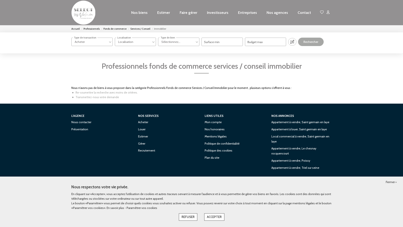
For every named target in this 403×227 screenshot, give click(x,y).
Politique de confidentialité (222, 143)
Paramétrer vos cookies (142, 208)
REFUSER (188, 217)
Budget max (255, 42)
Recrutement (146, 150)
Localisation (124, 37)
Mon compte (213, 122)
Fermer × (391, 182)
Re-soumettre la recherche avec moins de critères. (107, 92)
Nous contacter (81, 122)
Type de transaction (85, 37)
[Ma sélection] (322, 12)
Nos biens (139, 12)
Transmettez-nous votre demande (97, 97)
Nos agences (277, 12)
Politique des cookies (218, 150)
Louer (141, 129)
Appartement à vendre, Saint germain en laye (300, 122)
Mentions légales (216, 136)
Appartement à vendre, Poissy (290, 160)
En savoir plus (116, 208)
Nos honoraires (215, 129)
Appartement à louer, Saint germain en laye (299, 129)
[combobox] (92, 42)
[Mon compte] (328, 12)
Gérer (141, 143)
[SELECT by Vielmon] (84, 12)
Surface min (212, 42)
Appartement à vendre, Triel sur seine (295, 168)
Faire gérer (188, 12)
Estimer (163, 12)
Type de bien (168, 37)
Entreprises (247, 12)
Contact (304, 12)
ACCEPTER (214, 217)
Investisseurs (217, 12)
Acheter (143, 122)
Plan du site (212, 158)
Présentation (79, 129)
